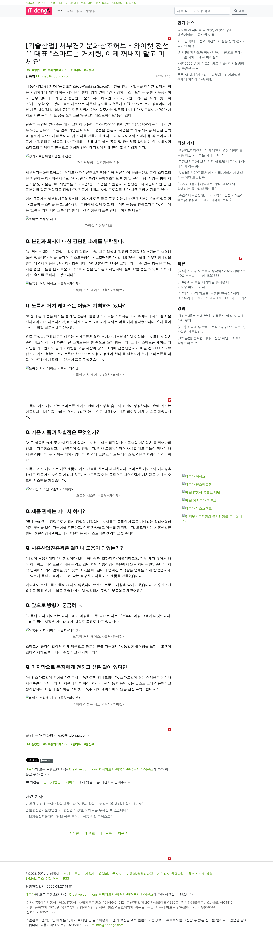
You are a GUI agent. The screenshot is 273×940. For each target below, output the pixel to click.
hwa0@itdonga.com (55, 76)
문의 (77, 874)
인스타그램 (86, 2)
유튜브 (51, 2)
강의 (79, 11)
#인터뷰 (76, 70)
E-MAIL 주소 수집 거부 (42, 878)
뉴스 (60, 11)
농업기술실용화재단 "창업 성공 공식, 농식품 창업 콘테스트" (69, 816)
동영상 (90, 11)
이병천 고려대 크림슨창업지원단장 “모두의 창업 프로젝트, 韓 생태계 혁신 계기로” (84, 804)
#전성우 (89, 70)
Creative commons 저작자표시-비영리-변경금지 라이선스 (111, 769)
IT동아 (30, 769)
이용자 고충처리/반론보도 (103, 874)
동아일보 (30, 2)
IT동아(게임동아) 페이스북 (59, 782)
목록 (108, 833)
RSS (66, 878)
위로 (91, 833)
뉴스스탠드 (116, 2)
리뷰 (70, 11)
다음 (121, 833)
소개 (67, 874)
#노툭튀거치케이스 (55, 70)
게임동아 (41, 2)
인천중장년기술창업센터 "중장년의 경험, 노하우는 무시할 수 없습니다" (77, 810)
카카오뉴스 (130, 2)
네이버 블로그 (102, 2)
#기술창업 (33, 70)
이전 (75, 833)
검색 (241, 11)
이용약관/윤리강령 (139, 874)
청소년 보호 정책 (200, 874)
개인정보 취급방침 (170, 874)
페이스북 (74, 2)
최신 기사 (185, 143)
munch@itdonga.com (108, 925)
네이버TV (62, 2)
